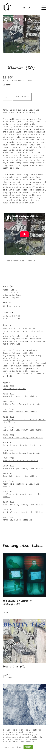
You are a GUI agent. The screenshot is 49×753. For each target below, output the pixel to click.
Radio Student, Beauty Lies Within (22, 445)
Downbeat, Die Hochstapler (17, 520)
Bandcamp (31, 112)
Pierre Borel (10, 290)
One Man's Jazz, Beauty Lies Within (23, 512)
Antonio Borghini (12, 295)
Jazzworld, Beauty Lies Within (20, 396)
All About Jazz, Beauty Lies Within (23, 430)
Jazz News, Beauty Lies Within (20, 411)
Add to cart (22, 96)
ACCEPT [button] (28, 747)
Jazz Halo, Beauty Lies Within (20, 476)
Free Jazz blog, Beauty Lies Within (23, 504)
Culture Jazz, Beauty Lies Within (21, 404)
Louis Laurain (10, 292)
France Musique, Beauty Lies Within (23, 468)
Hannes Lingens (11, 297)
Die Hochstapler (11, 306)
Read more (8, 677)
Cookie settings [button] (13, 747)
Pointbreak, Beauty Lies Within (20, 460)
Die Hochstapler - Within (21, 260)
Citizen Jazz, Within (14, 388)
